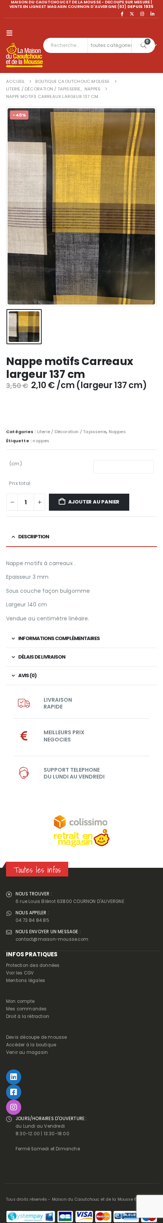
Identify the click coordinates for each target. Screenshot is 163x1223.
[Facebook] (121, 13)
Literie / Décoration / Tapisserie (72, 432)
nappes (41, 441)
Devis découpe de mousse (36, 1037)
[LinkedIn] (152, 13)
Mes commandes (26, 1009)
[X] (131, 13)
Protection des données (33, 965)
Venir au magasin (27, 1052)
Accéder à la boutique (31, 1045)
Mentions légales (25, 980)
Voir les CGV (20, 973)
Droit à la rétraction (27, 1016)
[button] (11, 33)
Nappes (117, 432)
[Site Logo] (24, 55)
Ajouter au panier (94, 501)
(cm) (15, 463)
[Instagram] (142, 13)
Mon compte (20, 1001)
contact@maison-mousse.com (52, 939)
